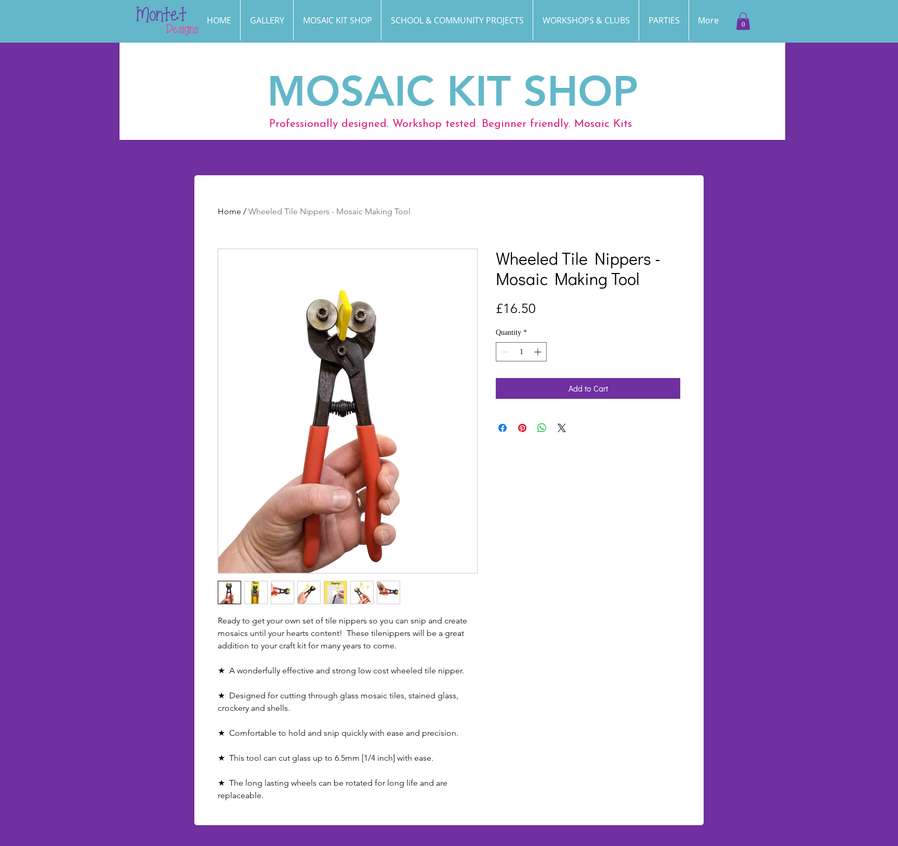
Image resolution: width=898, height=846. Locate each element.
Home (229, 211)
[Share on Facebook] (502, 428)
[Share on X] (562, 428)
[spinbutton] (521, 352)
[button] (664, 20)
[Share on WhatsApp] (542, 428)
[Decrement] (503, 352)
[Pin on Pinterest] (522, 428)
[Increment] (538, 352)
